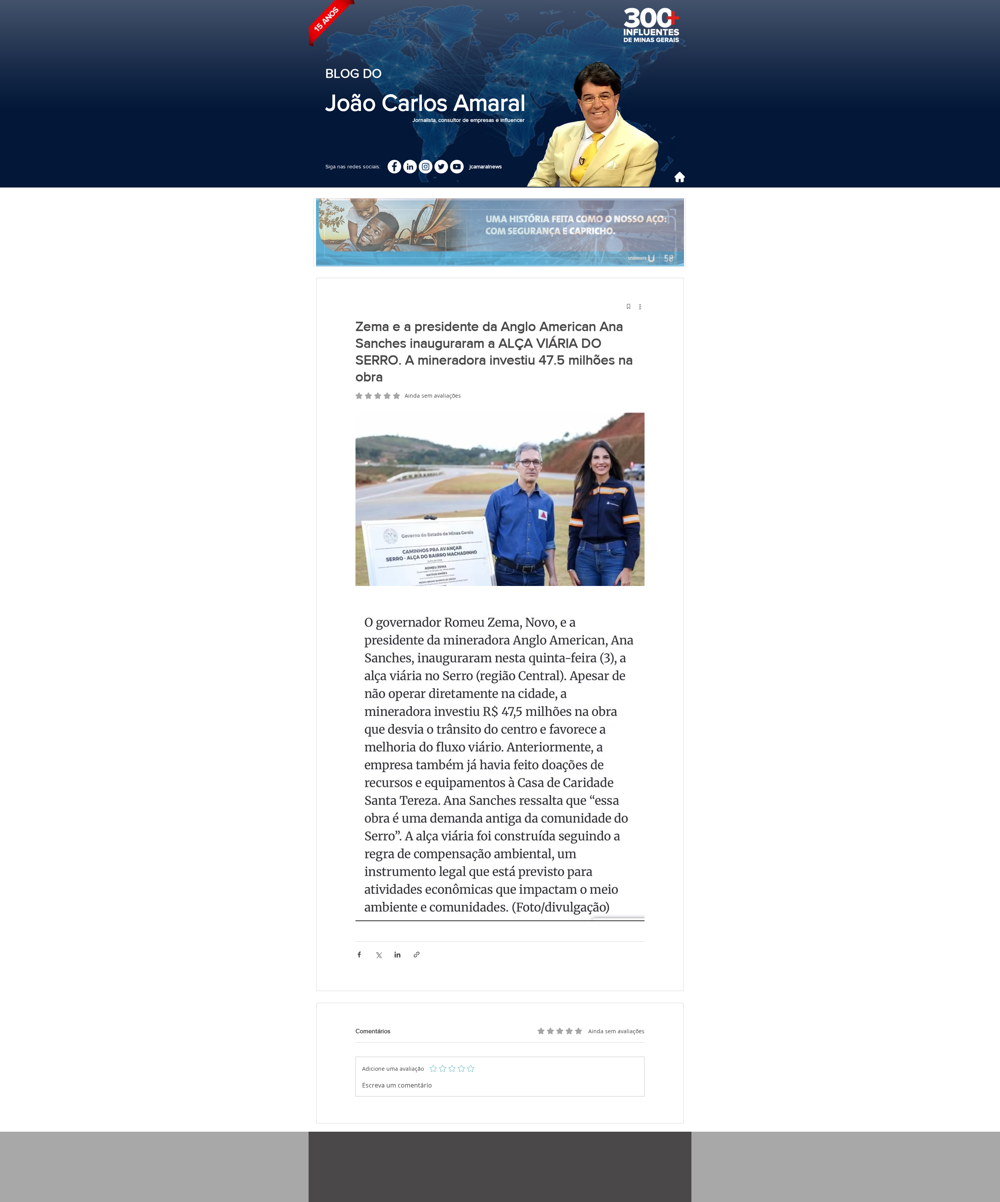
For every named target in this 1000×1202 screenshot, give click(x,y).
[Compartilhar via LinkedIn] (397, 954)
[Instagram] (425, 166)
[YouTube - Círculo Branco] (457, 166)
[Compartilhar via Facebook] (359, 954)
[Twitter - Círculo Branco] (441, 166)
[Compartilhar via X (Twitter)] (378, 954)
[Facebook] (394, 166)
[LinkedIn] (410, 166)
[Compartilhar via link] (416, 954)
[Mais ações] (640, 306)
